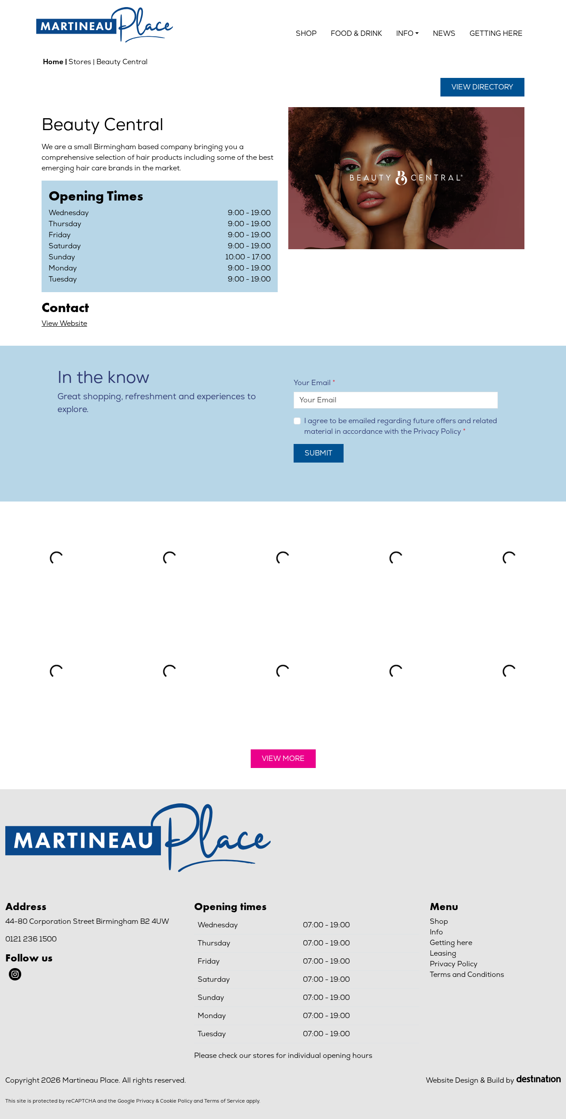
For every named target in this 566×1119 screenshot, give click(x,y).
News (444, 33)
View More (283, 758)
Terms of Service (224, 1101)
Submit (319, 453)
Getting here (496, 33)
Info (436, 932)
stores (263, 1055)
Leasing (443, 953)
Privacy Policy (437, 431)
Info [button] (404, 33)
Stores (80, 61)
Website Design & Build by (470, 1080)
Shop (306, 33)
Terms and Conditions (467, 974)
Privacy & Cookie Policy (164, 1101)
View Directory (482, 87)
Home (53, 61)
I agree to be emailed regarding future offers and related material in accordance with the (400, 426)
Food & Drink (356, 33)
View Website (64, 323)
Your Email (312, 382)
